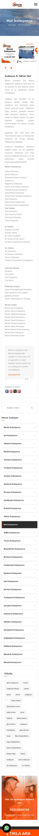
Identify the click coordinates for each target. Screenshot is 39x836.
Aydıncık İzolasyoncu (13, 484)
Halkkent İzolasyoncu (13, 646)
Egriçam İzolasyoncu (13, 573)
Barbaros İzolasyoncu (13, 557)
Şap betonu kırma (13, 706)
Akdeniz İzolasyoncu (13, 444)
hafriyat (9, 718)
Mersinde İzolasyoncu (13, 654)
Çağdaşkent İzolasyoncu (14, 638)
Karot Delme (16, 700)
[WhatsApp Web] (6, 828)
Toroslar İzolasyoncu (13, 460)
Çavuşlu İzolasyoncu (13, 606)
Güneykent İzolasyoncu (14, 630)
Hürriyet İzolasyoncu (12, 589)
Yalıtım (22, 754)
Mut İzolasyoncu (11, 525)
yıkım (22, 712)
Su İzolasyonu (12, 765)
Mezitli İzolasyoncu (12, 452)
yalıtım (26, 689)
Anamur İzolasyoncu (12, 476)
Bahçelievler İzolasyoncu (14, 549)
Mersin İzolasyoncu (12, 427)
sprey (9, 694)
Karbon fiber (11, 754)
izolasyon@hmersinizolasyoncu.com (19, 815)
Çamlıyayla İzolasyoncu (14, 500)
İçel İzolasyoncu (11, 435)
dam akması (24, 730)
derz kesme (11, 724)
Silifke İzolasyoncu (12, 533)
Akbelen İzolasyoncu (13, 622)
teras (8, 736)
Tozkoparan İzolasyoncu (14, 597)
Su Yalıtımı (26, 765)
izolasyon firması (13, 689)
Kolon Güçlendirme (14, 748)
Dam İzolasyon (24, 760)
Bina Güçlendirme (21, 736)
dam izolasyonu (12, 683)
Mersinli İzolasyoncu (12, 662)
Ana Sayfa (12, 25)
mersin (25, 683)
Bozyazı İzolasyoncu (12, 492)
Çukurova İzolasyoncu (13, 614)
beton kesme (21, 718)
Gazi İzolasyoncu (11, 581)
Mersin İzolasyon (24, 25)
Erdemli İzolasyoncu (12, 508)
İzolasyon (10, 760)
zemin (18, 694)
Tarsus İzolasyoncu (12, 541)
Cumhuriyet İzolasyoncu (14, 565)
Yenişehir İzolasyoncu (13, 468)
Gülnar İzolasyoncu (12, 516)
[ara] (32, 407)
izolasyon (28, 694)
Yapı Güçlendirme (13, 742)
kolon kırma (11, 712)
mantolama (11, 730)
